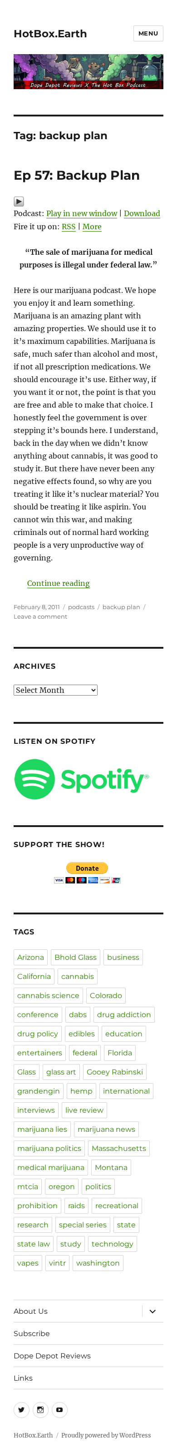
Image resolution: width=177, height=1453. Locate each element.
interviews (36, 1110)
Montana (111, 1167)
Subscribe (32, 1333)
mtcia (27, 1186)
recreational (116, 1205)
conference (38, 1014)
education (124, 1033)
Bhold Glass (75, 957)
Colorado (106, 995)
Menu (148, 33)
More (92, 226)
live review (84, 1110)
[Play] (88, 201)
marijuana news (106, 1129)
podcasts (81, 606)
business (123, 957)
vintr (57, 1263)
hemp (81, 1091)
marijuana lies (42, 1129)
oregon (62, 1186)
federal (85, 1053)
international (126, 1091)
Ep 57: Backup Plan (77, 175)
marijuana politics (49, 1148)
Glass (26, 1072)
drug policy (37, 1033)
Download (142, 213)
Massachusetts (119, 1148)
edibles (82, 1033)
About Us (31, 1311)
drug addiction (124, 1014)
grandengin (38, 1091)
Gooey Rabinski (115, 1072)
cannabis (77, 976)
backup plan (121, 606)
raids (76, 1205)
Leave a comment (40, 616)
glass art (61, 1072)
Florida (120, 1053)
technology (112, 1244)
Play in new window (81, 213)
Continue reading (58, 583)
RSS (69, 226)
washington (98, 1263)
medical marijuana (50, 1167)
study (70, 1244)
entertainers (39, 1053)
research (33, 1225)
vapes (28, 1263)
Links (23, 1378)
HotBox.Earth (50, 33)
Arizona (30, 957)
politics (98, 1186)
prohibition (37, 1205)
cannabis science (48, 995)
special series (83, 1225)
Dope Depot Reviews (52, 1356)
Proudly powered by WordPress (106, 1435)
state (126, 1225)
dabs (78, 1014)
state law (33, 1244)
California (34, 976)
